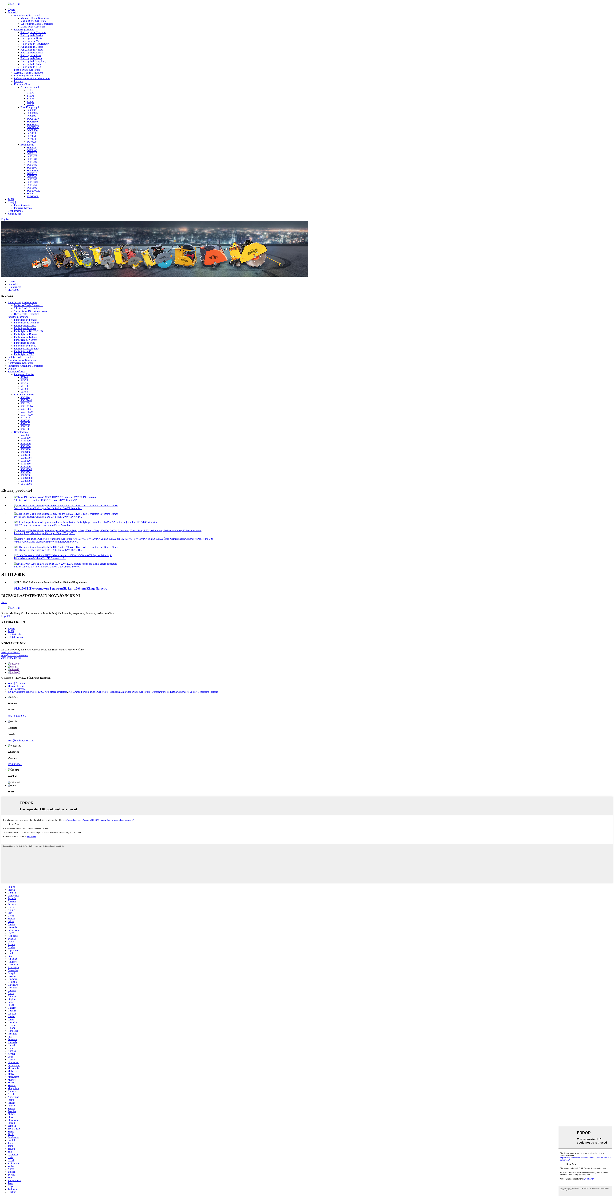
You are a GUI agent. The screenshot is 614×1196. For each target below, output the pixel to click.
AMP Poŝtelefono (17, 689)
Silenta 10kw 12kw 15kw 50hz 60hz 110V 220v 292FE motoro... (47, 566)
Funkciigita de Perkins (31, 35)
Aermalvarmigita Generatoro (28, 15)
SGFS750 (32, 185)
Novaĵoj (12, 202)
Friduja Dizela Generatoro (27, 69)
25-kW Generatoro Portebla (204, 691)
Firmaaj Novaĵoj (22, 205)
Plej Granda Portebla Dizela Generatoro (88, 691)
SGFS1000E (33, 190)
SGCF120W (33, 118)
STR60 (30, 90)
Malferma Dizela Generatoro (34, 18)
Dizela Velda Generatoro (32, 26)
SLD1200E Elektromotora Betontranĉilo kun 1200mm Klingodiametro (60, 588)
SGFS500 (32, 167)
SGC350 (31, 147)
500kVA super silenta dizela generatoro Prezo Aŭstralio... (43, 525)
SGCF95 (31, 115)
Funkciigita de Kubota (31, 49)
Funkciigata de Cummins (33, 32)
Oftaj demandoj (15, 210)
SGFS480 (32, 164)
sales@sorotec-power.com (14, 655)
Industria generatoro (24, 29)
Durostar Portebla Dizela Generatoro (170, 691)
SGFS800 (32, 187)
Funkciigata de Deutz (31, 38)
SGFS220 (32, 156)
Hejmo (11, 9)
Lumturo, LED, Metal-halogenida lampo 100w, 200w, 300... (44, 533)
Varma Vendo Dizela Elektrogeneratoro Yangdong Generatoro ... (46, 541)
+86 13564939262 (10, 652)
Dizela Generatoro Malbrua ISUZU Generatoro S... (40, 558)
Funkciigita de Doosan (31, 46)
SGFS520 (32, 173)
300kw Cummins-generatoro (22, 691)
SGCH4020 (33, 124)
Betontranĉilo (27, 144)
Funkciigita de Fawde (31, 58)
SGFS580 (32, 176)
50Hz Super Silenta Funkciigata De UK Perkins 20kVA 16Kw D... (48, 508)
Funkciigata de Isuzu (30, 55)
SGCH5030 (33, 127)
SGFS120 (32, 153)
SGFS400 (32, 162)
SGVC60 (31, 133)
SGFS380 (32, 159)
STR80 (30, 101)
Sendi (4, 602)
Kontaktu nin (14, 213)
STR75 (30, 95)
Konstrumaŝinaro (22, 84)
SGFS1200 (32, 193)
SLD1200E (33, 196)
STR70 (30, 92)
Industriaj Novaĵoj (23, 208)
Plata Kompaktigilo (30, 107)
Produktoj (13, 12)
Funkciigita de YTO (30, 67)
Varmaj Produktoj (16, 683)
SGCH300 (32, 121)
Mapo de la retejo (16, 686)
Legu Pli (5, 616)
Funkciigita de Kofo (30, 64)
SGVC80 (31, 139)
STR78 (30, 98)
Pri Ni (11, 199)
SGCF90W (32, 113)
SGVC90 (31, 141)
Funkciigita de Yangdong (33, 61)
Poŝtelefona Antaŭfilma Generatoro (32, 78)
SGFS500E (33, 170)
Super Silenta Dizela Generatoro (36, 23)
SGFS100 (32, 150)
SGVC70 (31, 136)
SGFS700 (32, 179)
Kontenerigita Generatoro (27, 75)
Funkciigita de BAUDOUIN (35, 44)
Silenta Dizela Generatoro (33, 21)
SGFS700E (33, 182)
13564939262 (15, 764)
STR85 (30, 104)
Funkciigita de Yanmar (31, 52)
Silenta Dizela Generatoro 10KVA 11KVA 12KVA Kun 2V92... (46, 500)
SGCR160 (32, 130)
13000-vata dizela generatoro (52, 691)
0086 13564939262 (11, 658)
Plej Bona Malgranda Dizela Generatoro (130, 691)
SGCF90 (31, 110)
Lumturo (18, 81)
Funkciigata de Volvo (31, 41)
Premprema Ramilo (30, 87)
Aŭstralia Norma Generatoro (28, 72)
